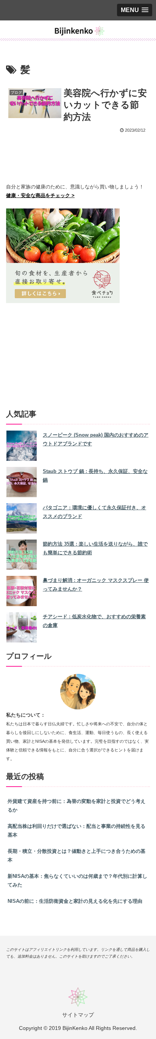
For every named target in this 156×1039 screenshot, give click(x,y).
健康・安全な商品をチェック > (40, 195)
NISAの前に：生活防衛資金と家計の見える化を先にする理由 (75, 901)
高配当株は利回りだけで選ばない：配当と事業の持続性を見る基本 (76, 830)
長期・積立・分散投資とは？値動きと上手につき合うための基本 (76, 855)
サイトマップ (78, 1015)
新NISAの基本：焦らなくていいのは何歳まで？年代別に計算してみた (77, 880)
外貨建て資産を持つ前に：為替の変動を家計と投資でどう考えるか (76, 805)
